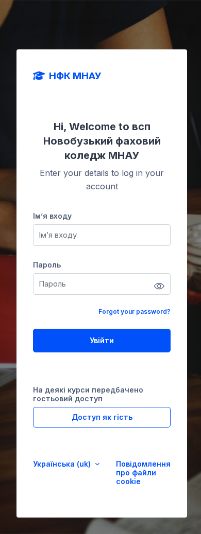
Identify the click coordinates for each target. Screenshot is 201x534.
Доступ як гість (102, 417)
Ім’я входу (52, 215)
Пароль (47, 264)
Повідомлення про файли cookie (143, 472)
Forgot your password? (134, 311)
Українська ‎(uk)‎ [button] (63, 463)
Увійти (102, 340)
